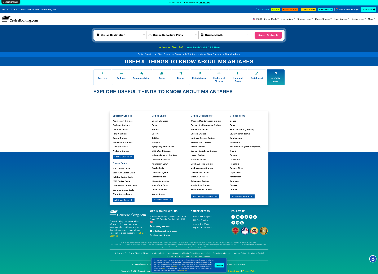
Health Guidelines (175, 253)
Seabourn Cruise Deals (124, 173)
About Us (136, 264)
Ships (178, 54)
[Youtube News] (237, 223)
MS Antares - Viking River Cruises (203, 54)
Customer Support (162, 235)
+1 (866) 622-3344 (161, 226)
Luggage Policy (239, 253)
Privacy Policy (249, 271)
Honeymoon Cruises (123, 142)
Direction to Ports (255, 253)
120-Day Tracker (308, 9)
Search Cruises (266, 35)
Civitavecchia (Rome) (240, 134)
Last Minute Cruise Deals (125, 186)
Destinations (287, 19)
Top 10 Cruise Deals (202, 228)
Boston (233, 155)
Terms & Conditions (231, 271)
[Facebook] (233, 217)
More (370, 19)
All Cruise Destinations (203, 197)
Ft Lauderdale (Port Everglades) (245, 147)
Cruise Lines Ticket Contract (179, 257)
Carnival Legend (160, 172)
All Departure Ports (241, 197)
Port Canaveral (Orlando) (242, 129)
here (163, 268)
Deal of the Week (290, 9)
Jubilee (155, 138)
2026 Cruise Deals (121, 181)
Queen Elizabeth (160, 121)
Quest (155, 125)
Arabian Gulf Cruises (201, 142)
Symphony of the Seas (163, 147)
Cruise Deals (270, 19)
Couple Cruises (120, 129)
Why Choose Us (148, 264)
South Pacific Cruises (201, 190)
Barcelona (235, 142)
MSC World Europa (161, 151)
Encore (155, 134)
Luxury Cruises (120, 147)
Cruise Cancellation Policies (218, 253)
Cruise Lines (358, 19)
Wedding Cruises (121, 151)
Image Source (239, 264)
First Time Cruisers (201, 257)
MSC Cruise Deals (121, 168)
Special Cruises (121, 157)
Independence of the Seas (164, 155)
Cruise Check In (136, 253)
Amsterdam (235, 177)
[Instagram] (242, 217)
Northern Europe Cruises (203, 138)
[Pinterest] (250, 217)
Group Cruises (120, 138)
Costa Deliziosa (159, 190)
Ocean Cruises (322, 19)
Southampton (236, 138)
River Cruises (341, 19)
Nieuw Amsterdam (161, 181)
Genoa (233, 121)
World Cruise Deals (122, 194)
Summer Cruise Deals (123, 190)
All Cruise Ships (161, 200)
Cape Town (235, 172)
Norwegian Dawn (160, 164)
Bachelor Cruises (121, 125)
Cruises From (304, 19)
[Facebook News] (233, 223)
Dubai (233, 125)
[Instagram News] (242, 223)
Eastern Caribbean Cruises (204, 151)
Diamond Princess (161, 159)
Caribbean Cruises (200, 172)
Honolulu (234, 164)
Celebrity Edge (159, 177)
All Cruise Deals (122, 200)
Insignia (156, 142)
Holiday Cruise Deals (123, 177)
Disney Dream (158, 194)
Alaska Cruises (198, 147)
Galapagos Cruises (200, 181)
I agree (219, 265)
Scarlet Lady (158, 168)
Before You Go (121, 253)
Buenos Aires (236, 168)
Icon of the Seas (160, 185)
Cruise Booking (145, 54)
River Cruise (164, 54)
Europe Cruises (198, 134)
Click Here (214, 47)
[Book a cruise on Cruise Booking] (20, 19)
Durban (233, 190)
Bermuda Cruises (199, 177)
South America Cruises (202, 164)
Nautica (155, 129)
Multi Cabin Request (202, 216)
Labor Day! (204, 2)
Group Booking (325, 9)
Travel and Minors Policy (155, 253)
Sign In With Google (349, 9)
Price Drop (263, 9)
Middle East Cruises (201, 185)
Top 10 (275, 9)
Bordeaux (234, 181)
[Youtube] (237, 217)
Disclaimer (227, 264)
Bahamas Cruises (199, 129)
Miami (233, 151)
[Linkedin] (255, 217)
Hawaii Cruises (198, 155)
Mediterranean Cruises (202, 168)
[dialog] (10, 2)
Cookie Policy (183, 270)
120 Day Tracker (200, 220)
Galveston (235, 159)
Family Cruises (120, 134)
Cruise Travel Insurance (194, 253)
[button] (121, 34)
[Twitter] (246, 217)
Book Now (367, 9)
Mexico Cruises (198, 159)
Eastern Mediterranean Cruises (206, 125)
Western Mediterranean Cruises (206, 121)
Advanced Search (170, 47)
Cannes (233, 185)
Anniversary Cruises (123, 121)
